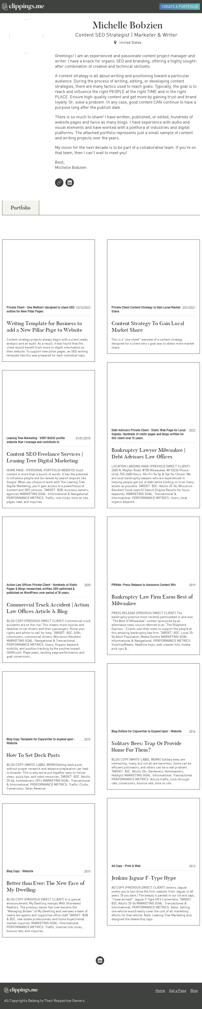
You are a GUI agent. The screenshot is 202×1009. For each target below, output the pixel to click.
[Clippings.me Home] (21, 991)
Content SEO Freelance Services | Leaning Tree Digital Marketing (45, 457)
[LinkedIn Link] (70, 183)
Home (160, 990)
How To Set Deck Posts (33, 755)
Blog (194, 990)
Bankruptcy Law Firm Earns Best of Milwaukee (152, 600)
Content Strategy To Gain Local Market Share (148, 326)
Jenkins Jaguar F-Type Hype (144, 877)
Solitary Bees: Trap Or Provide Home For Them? (146, 746)
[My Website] (60, 183)
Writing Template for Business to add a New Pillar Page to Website (44, 326)
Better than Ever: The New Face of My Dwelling (45, 886)
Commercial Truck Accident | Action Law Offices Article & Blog (48, 608)
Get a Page (177, 990)
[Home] (23, 6)
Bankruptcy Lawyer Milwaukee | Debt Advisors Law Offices (148, 453)
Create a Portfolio (179, 6)
